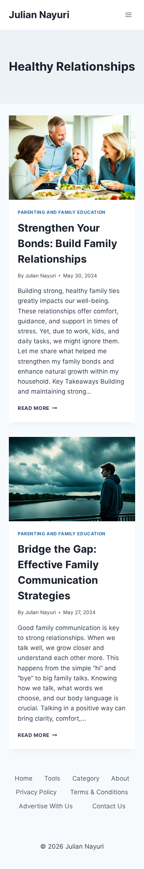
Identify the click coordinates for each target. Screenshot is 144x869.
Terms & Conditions (99, 792)
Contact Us (109, 806)
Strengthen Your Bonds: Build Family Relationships (67, 243)
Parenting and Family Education (62, 212)
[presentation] (72, 157)
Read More (37, 408)
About (120, 778)
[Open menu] (128, 14)
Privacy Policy (36, 792)
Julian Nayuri (40, 276)
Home (23, 778)
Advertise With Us (46, 806)
